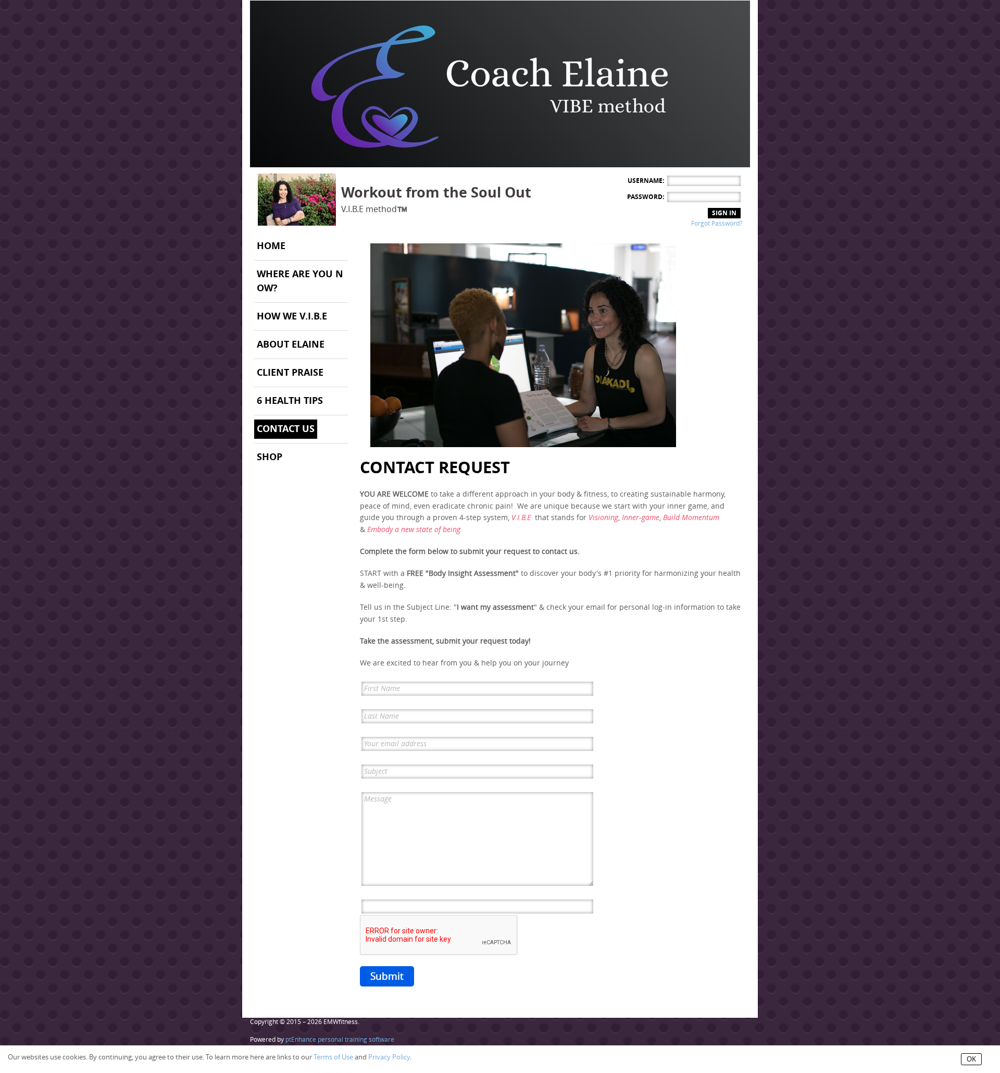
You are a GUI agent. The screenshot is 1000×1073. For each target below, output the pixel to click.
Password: (645, 197)
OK (971, 1059)
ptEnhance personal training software (339, 1039)
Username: (646, 180)
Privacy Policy (389, 1057)
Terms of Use (333, 1057)
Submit (387, 976)
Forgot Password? (716, 223)
